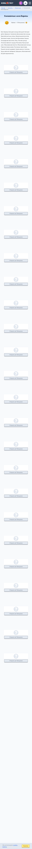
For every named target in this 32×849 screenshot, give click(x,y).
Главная (3, 8)
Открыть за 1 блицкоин (16, 72)
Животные (18, 8)
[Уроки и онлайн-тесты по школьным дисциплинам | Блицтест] (7, 3)
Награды (10, 8)
